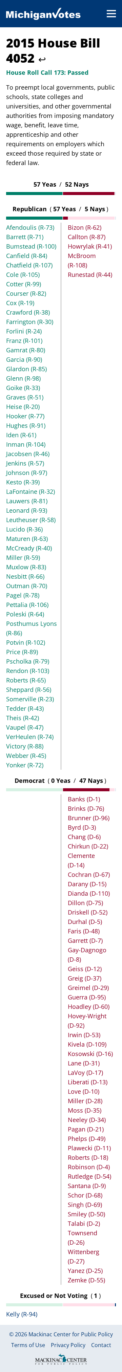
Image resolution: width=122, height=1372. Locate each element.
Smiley (86, 1214)
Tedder (25, 708)
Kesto (23, 482)
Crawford (28, 312)
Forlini (24, 331)
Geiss (85, 969)
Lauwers (26, 501)
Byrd (82, 827)
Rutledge (89, 1176)
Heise (23, 407)
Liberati (87, 1082)
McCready (29, 548)
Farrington (29, 322)
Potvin (25, 642)
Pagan (86, 1129)
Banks (84, 799)
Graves (24, 397)
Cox (20, 303)
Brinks (86, 808)
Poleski (25, 614)
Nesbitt (25, 576)
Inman (25, 444)
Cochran (89, 874)
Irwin (84, 1035)
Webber (26, 756)
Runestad (90, 274)
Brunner (88, 818)
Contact (101, 1345)
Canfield (26, 256)
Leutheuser (31, 520)
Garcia (24, 359)
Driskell (87, 912)
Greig (84, 978)
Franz (24, 341)
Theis (22, 718)
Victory (24, 746)
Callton (86, 237)
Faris (84, 931)
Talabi (84, 1223)
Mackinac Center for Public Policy (70, 1334)
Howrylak (90, 246)
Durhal (85, 922)
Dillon (85, 903)
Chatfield (29, 265)
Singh (85, 1205)
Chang (84, 837)
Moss (84, 1110)
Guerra (87, 997)
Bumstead (31, 246)
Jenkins (25, 463)
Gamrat (25, 350)
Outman (26, 586)
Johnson (26, 473)
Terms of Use (28, 1345)
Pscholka (27, 661)
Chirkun (88, 846)
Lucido (24, 529)
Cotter (23, 284)
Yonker (24, 765)
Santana (87, 1186)
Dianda (89, 893)
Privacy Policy (68, 1345)
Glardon (26, 369)
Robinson (89, 1167)
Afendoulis (30, 227)
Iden (21, 435)
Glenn (23, 378)
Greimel (88, 988)
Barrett (24, 237)
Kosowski (90, 1054)
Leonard (26, 510)
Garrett (85, 940)
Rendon (27, 671)
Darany (87, 884)
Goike (23, 388)
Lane (84, 1063)
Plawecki (89, 1148)
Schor (85, 1195)
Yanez (85, 1271)
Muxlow (26, 567)
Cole (23, 274)
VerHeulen (30, 737)
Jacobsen (27, 454)
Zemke (86, 1280)
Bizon (84, 227)
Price (22, 652)
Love (83, 1091)
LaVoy (85, 1072)
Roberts (26, 680)
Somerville (30, 699)
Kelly (21, 1314)
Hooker (25, 416)
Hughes (25, 425)
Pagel (22, 595)
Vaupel (24, 727)
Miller (23, 557)
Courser (26, 293)
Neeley (87, 1120)
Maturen (27, 539)
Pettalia (27, 605)
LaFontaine (30, 491)
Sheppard (28, 689)
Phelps (86, 1139)
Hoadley (88, 1006)
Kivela (87, 1044)
